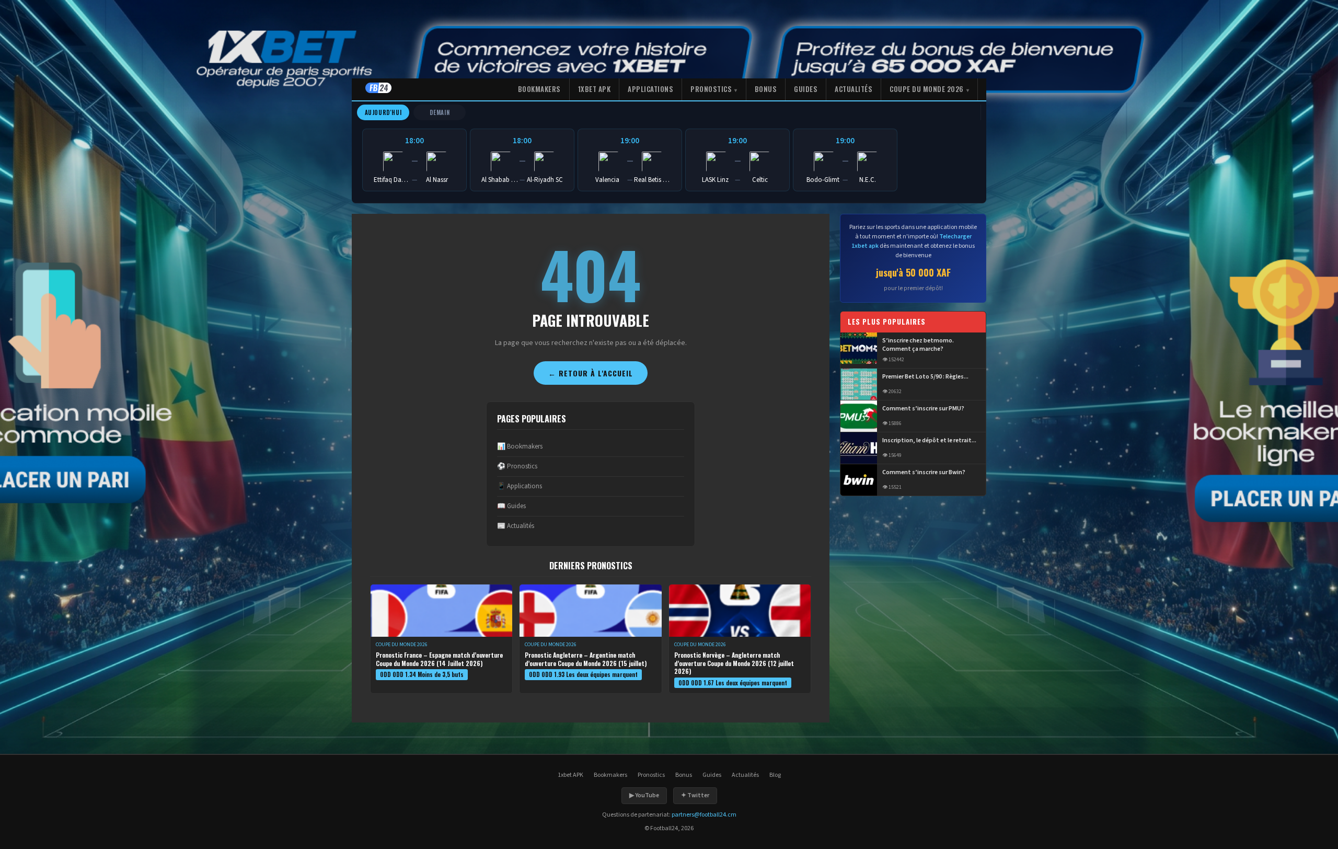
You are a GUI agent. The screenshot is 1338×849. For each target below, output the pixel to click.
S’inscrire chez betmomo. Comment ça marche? (918, 345)
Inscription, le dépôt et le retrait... (929, 441)
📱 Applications (519, 486)
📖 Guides (511, 506)
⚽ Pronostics (517, 466)
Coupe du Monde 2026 (927, 89)
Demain (440, 112)
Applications (650, 89)
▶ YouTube (644, 795)
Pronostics (711, 89)
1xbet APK (594, 89)
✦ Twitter (695, 795)
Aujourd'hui (383, 112)
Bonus (766, 89)
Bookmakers (539, 89)
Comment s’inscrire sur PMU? (923, 409)
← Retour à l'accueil (590, 373)
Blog (775, 775)
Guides (805, 89)
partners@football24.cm (704, 814)
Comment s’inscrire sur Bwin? (923, 472)
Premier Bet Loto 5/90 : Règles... (925, 377)
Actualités (853, 89)
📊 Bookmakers (520, 446)
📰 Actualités (515, 526)
